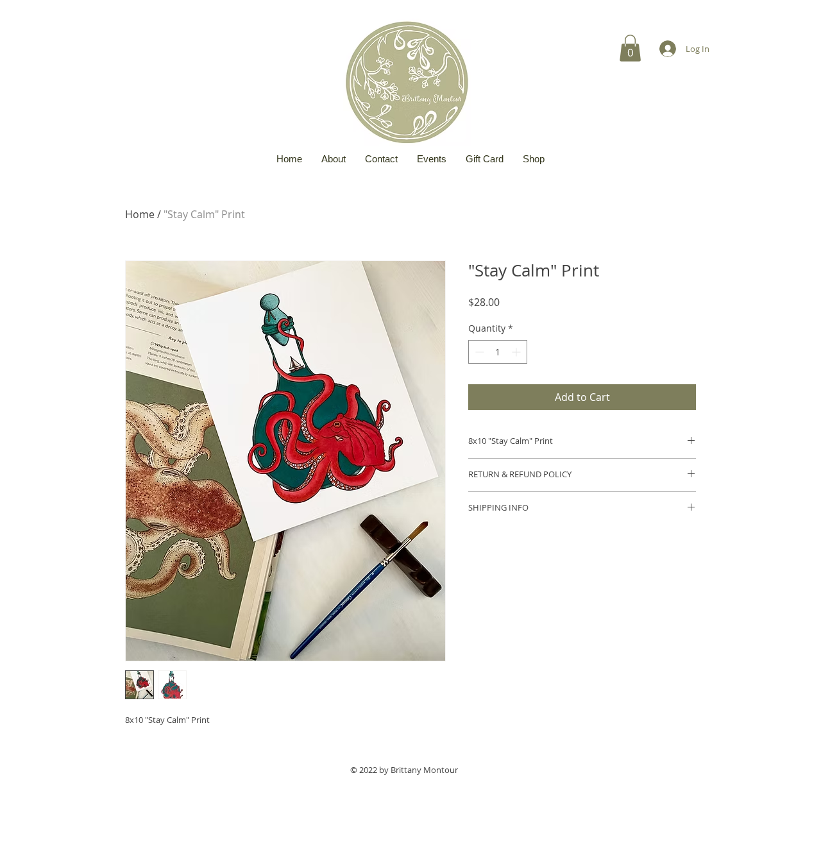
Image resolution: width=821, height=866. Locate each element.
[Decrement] (478, 352)
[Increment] (517, 352)
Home (140, 214)
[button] (630, 48)
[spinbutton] (497, 352)
